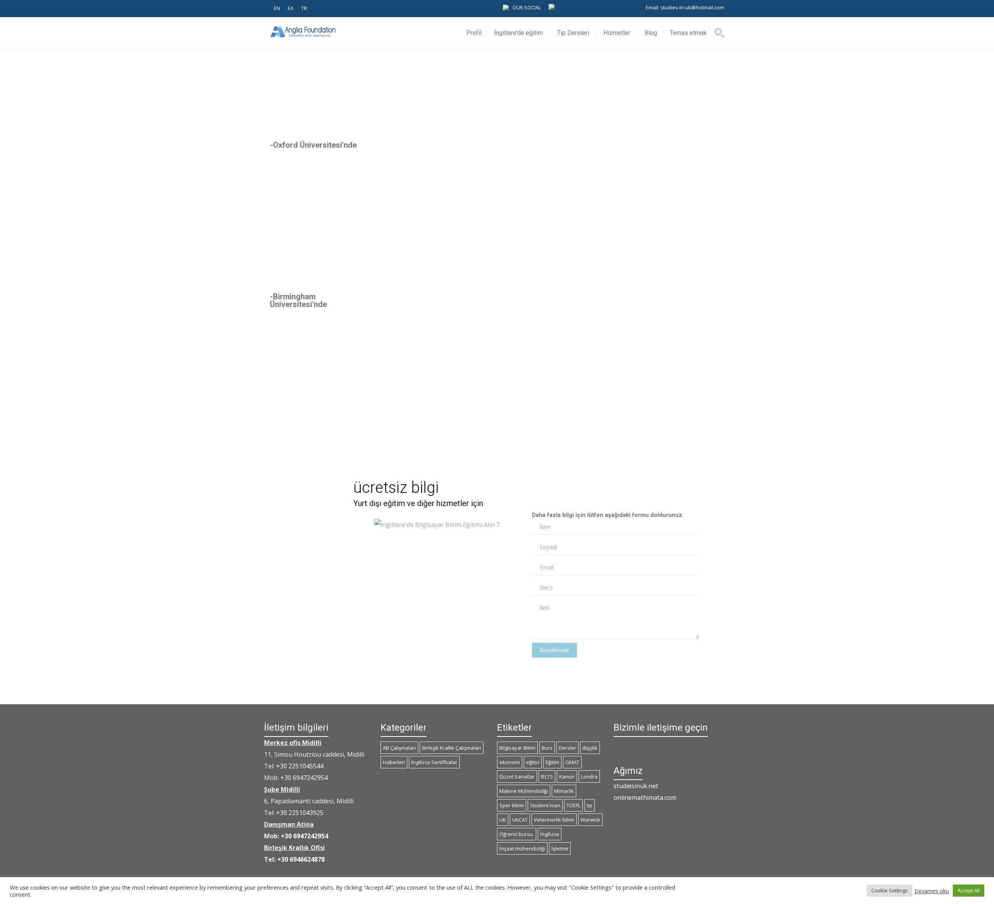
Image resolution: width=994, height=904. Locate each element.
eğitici (532, 762)
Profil (473, 33)
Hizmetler (616, 33)
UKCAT (520, 819)
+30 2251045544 (299, 766)
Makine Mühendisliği (523, 790)
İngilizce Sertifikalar (434, 762)
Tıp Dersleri (573, 33)
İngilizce (549, 834)
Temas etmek (688, 33)
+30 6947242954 (304, 777)
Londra (589, 776)
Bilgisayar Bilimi (517, 747)
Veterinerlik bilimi (554, 819)
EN (277, 8)
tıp (590, 805)
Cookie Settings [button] (889, 890)
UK (502, 819)
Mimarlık (564, 790)
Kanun (567, 776)
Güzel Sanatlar (517, 776)
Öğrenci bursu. (516, 834)
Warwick (590, 819)
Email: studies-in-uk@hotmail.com (685, 7)
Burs (547, 747)
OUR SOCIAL (527, 7)
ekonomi (509, 762)
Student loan (545, 805)
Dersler (567, 747)
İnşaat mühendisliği (522, 848)
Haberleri (394, 762)
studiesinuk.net (635, 786)
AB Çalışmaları (399, 747)
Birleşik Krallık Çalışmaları (451, 747)
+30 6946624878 (301, 859)
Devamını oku (931, 890)
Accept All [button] (969, 890)
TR (304, 8)
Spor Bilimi (511, 805)
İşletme (559, 848)
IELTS (547, 776)
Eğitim (552, 762)
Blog (651, 33)
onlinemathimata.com (644, 797)
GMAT (572, 762)
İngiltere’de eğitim (518, 33)
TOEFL (573, 805)
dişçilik (590, 747)
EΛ (291, 8)
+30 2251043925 (299, 812)
